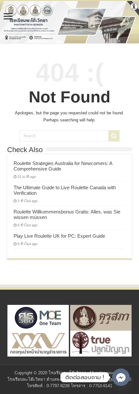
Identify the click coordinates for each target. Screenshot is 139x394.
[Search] (113, 135)
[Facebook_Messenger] (121, 377)
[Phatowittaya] (69, 22)
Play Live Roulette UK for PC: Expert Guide (59, 236)
